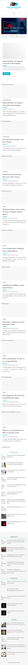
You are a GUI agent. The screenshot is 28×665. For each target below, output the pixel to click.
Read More (14, 30)
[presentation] (12, 36)
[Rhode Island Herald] (14, 5)
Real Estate (6, 136)
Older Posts (6, 447)
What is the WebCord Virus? (14, 28)
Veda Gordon (12, 109)
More (4, 206)
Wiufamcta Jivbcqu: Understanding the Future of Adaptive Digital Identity (13, 211)
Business (5, 171)
